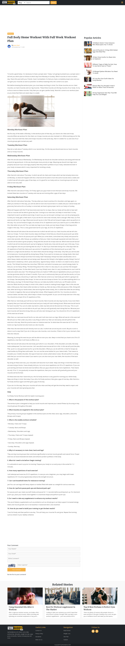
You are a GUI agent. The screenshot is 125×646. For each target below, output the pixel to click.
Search (53, 2)
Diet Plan (66, 636)
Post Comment (16, 570)
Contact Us (38, 630)
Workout (10, 34)
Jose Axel (17, 45)
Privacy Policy (39, 633)
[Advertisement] (62, 18)
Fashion (66, 639)
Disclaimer (38, 636)
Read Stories (67, 630)
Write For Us (38, 639)
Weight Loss (67, 633)
